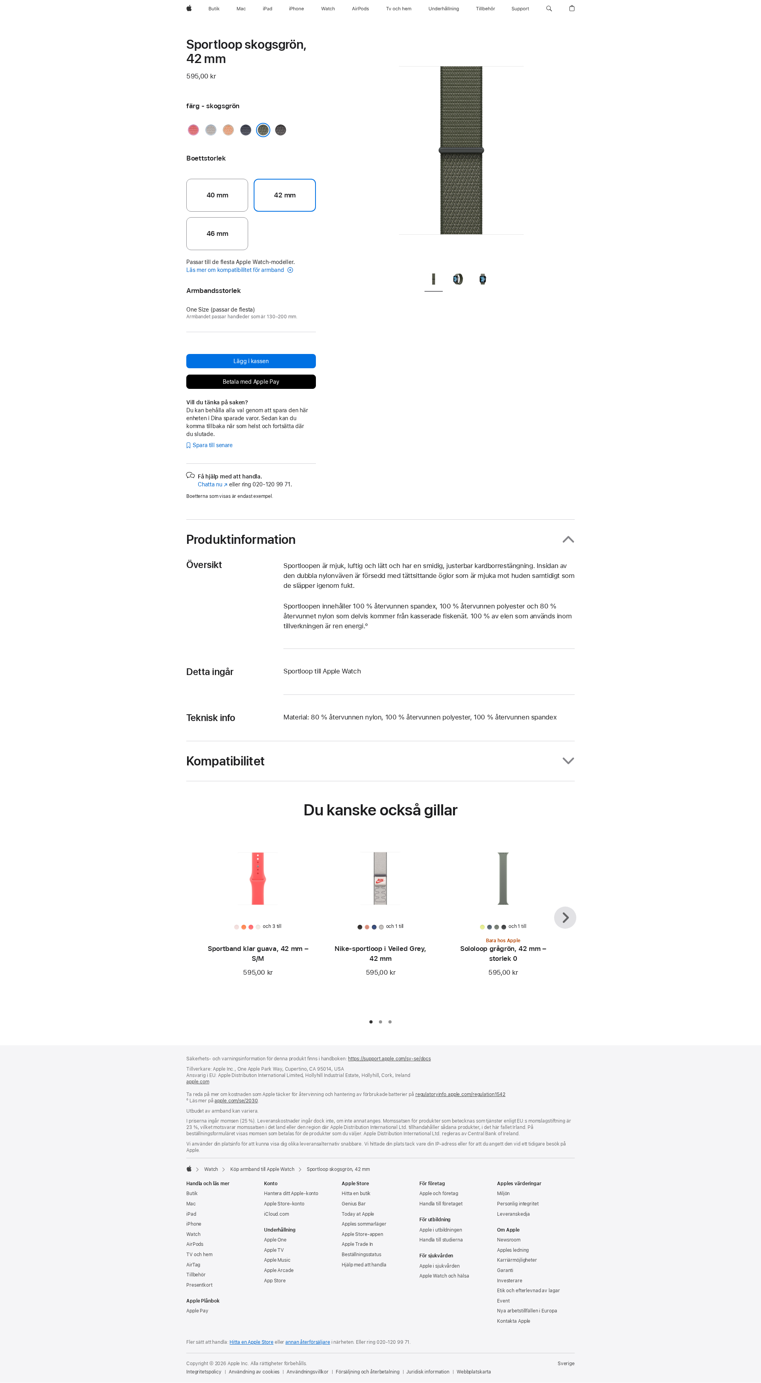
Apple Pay (197, 1311)
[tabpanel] (461, 150)
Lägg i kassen (250, 361)
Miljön (503, 1193)
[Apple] (189, 1168)
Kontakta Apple (513, 1321)
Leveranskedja (513, 1214)
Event (503, 1301)
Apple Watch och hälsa (444, 1276)
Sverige (566, 1363)
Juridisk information (427, 1372)
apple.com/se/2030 (236, 1101)
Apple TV (274, 1250)
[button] (549, 8)
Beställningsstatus (361, 1254)
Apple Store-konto (284, 1204)
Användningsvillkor (308, 1372)
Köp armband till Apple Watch (262, 1169)
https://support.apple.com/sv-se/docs (389, 1059)
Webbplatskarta (474, 1372)
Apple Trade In (357, 1244)
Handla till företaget (440, 1204)
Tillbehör (196, 1275)
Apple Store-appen (362, 1234)
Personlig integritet (518, 1204)
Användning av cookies (254, 1372)
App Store (275, 1281)
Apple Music (277, 1260)
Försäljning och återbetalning (368, 1372)
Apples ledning (513, 1250)
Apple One (275, 1240)
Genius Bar (354, 1204)
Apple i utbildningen (440, 1230)
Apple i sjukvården (439, 1266)
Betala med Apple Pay (251, 382)
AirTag (193, 1265)
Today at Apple (358, 1214)
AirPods (194, 1244)
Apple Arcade (279, 1270)
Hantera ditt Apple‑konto (291, 1193)
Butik (191, 1193)
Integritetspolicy (204, 1372)
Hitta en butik (356, 1193)
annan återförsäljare (307, 1342)
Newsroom (508, 1240)
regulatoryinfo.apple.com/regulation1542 (460, 1094)
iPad (191, 1214)
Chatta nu (213, 484)
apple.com (197, 1082)
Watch (211, 1169)
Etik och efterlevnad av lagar (528, 1290)
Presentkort (199, 1285)
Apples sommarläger (364, 1224)
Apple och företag (438, 1193)
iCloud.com (276, 1214)
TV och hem (199, 1254)
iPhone (193, 1224)
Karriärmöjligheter (517, 1260)
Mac (191, 1204)
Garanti (505, 1270)
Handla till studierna (441, 1240)
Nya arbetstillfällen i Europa (527, 1311)
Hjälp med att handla (364, 1265)
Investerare (509, 1281)
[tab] (433, 280)
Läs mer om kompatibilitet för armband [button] (236, 270)
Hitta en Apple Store (251, 1342)
